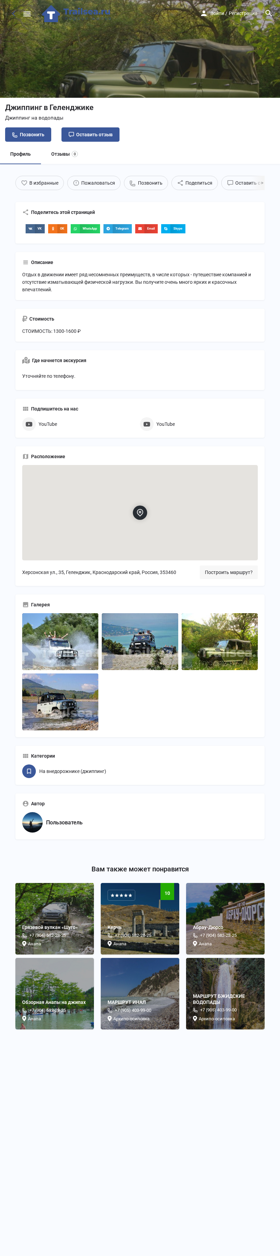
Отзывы (63, 154)
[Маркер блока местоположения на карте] (140, 513)
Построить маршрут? (229, 572)
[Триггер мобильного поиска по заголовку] (268, 13)
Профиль (20, 154)
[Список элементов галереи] (60, 641)
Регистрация (243, 13)
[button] (35, 228)
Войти (217, 13)
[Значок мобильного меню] (27, 13)
